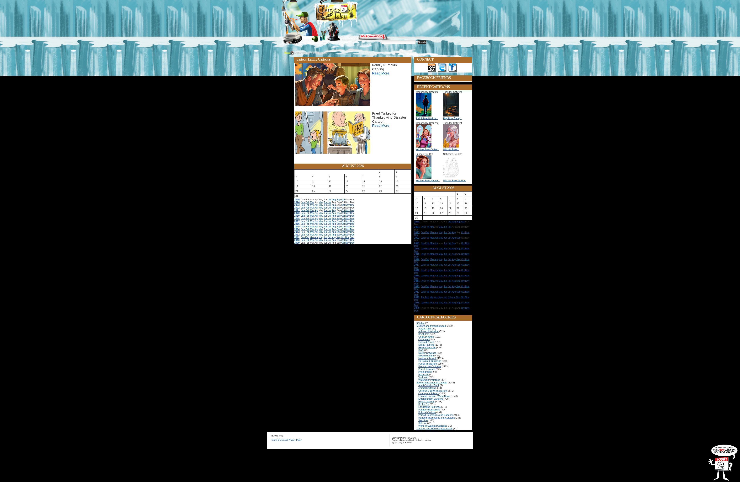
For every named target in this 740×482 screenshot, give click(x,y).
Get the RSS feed (432, 68)
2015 (297, 226)
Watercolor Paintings (429, 380)
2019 (297, 215)
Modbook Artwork (427, 358)
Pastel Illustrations (427, 363)
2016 (297, 224)
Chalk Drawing (426, 336)
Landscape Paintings (429, 407)
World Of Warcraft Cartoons (432, 426)
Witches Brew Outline (454, 180)
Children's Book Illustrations (432, 390)
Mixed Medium (426, 355)
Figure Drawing (426, 401)
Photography (425, 372)
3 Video (420, 323)
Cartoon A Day (345, 13)
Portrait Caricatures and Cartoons (435, 415)
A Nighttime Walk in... (427, 118)
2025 (297, 199)
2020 (297, 213)
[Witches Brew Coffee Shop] (424, 146)
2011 (296, 237)
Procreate (423, 374)
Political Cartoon (427, 412)
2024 (297, 202)
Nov (347, 205)
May (321, 202)
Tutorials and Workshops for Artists (434, 428)
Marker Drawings (427, 353)
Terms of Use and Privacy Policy (286, 440)
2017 (297, 221)
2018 (297, 218)
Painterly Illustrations (429, 409)
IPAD (421, 350)
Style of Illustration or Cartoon (431, 382)
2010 (297, 240)
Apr (316, 205)
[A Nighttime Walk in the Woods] (424, 115)
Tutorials (329, 42)
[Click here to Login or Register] (434, 35)
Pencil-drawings (426, 369)
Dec (352, 205)
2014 (297, 229)
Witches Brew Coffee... (427, 149)
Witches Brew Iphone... (428, 180)
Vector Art (423, 377)
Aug (334, 199)
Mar (312, 202)
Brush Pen (423, 334)
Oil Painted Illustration (429, 361)
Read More (380, 73)
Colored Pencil (426, 342)
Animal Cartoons (427, 388)
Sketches (423, 420)
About (298, 42)
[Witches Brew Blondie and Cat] (452, 146)
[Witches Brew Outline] (452, 177)
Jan (303, 202)
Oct (343, 199)
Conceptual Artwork (428, 393)
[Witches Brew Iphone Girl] (424, 177)
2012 (297, 234)
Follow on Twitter (442, 68)
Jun (326, 202)
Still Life (422, 423)
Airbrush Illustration (428, 331)
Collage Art (424, 339)
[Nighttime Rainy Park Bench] (452, 115)
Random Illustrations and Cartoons (436, 417)
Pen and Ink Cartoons (429, 366)
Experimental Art (427, 347)
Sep (338, 199)
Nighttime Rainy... (452, 118)
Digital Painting (426, 345)
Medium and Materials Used (431, 326)
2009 (297, 242)
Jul (329, 199)
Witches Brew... (451, 149)
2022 (297, 207)
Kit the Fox (423, 404)
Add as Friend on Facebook (452, 68)
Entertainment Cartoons (430, 399)
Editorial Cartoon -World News (434, 396)
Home (285, 42)
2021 (297, 210)
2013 (297, 232)
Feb (307, 202)
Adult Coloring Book (428, 385)
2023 (297, 205)
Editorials (313, 42)
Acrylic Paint (424, 328)
